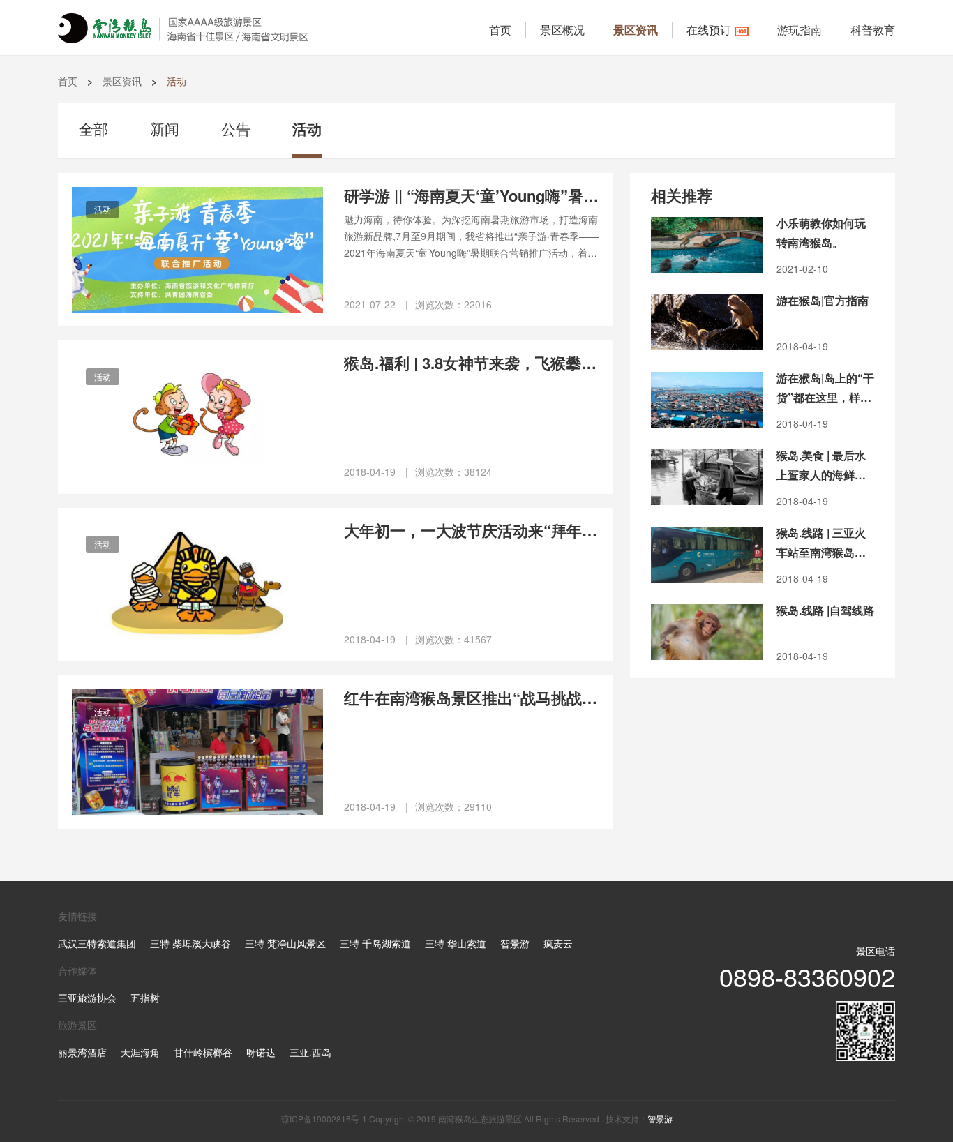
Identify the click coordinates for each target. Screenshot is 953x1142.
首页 (500, 30)
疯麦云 (558, 944)
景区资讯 (635, 30)
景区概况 (562, 30)
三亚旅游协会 (87, 998)
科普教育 (872, 30)
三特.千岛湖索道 (375, 944)
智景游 (515, 944)
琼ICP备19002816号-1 (324, 1119)
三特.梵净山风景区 (285, 944)
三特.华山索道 (455, 944)
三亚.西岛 (310, 1053)
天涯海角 (140, 1053)
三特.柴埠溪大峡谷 (190, 944)
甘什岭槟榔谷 (203, 1053)
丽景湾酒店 (82, 1053)
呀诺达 (261, 1053)
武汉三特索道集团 (97, 944)
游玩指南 (799, 30)
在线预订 (708, 30)
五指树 (145, 998)
